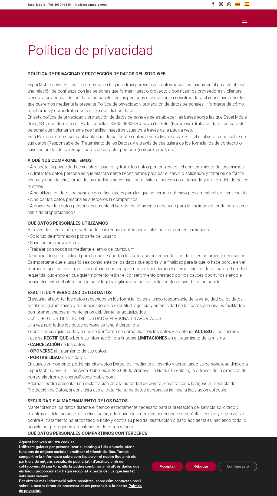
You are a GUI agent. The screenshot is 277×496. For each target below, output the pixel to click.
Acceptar (167, 466)
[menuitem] (237, 5)
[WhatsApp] (229, 5)
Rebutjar (200, 466)
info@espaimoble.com (90, 4)
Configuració (238, 466)
